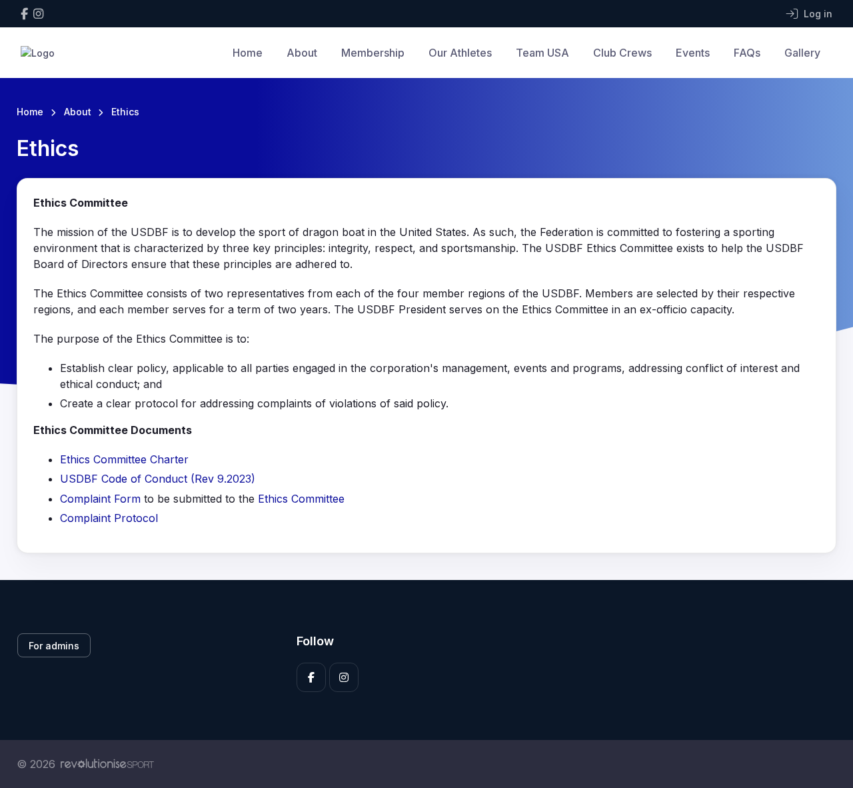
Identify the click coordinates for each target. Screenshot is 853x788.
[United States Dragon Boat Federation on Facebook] (24, 14)
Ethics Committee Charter (124, 459)
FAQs (747, 52)
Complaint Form (100, 498)
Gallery (802, 52)
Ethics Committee (301, 498)
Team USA (542, 52)
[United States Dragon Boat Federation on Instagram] (38, 14)
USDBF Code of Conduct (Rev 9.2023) (157, 478)
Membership (373, 52)
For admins (54, 645)
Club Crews (622, 52)
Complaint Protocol (109, 518)
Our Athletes (460, 52)
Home (248, 52)
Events (693, 52)
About (302, 52)
